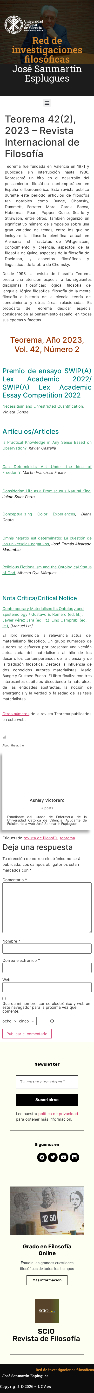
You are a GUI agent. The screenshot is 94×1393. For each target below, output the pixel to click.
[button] (47, 103)
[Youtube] (63, 1157)
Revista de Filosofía (46, 1338)
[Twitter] (53, 1157)
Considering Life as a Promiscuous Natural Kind (46, 490)
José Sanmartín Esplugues (47, 73)
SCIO (46, 1331)
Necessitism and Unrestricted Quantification (42, 406)
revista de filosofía (41, 837)
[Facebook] (42, 1157)
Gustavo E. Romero (49, 614)
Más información (47, 1280)
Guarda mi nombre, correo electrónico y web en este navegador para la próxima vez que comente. (46, 1007)
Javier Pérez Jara (18, 620)
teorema (67, 837)
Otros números (15, 713)
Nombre (11, 941)
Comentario (14, 880)
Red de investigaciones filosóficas (47, 49)
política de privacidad (58, 1113)
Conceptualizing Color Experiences (38, 514)
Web (6, 980)
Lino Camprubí (65, 620)
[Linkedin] (74, 1157)
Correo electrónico (21, 960)
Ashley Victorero (47, 800)
